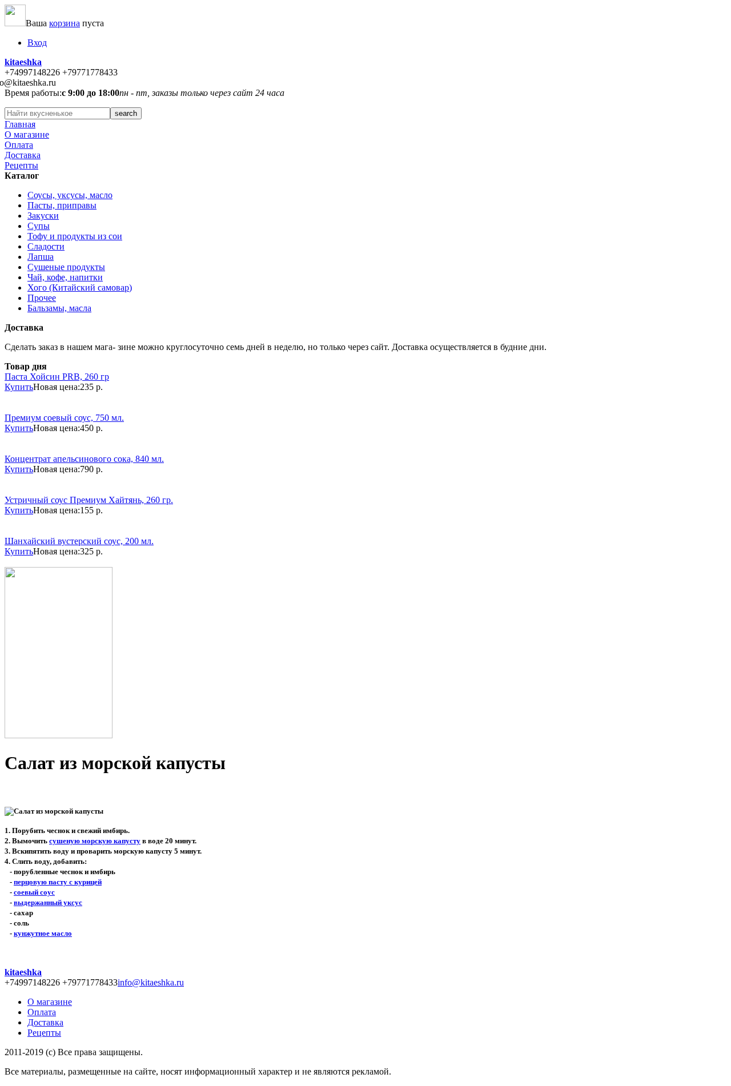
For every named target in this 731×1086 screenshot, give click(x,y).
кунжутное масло (43, 933)
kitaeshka (23, 62)
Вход (37, 42)
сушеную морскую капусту (94, 840)
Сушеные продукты (66, 267)
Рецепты (21, 165)
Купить (19, 387)
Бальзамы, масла (59, 308)
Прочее (41, 298)
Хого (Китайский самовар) (79, 287)
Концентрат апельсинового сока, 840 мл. (84, 459)
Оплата (19, 145)
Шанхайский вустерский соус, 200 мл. (79, 541)
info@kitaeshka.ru (151, 982)
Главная (20, 124)
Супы (38, 226)
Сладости (46, 246)
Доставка (23, 155)
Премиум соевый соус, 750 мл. (64, 418)
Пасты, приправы (62, 205)
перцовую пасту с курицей (58, 882)
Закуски (43, 215)
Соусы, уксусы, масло (70, 195)
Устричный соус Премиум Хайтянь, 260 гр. (89, 500)
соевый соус (34, 892)
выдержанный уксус (48, 902)
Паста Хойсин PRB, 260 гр (57, 376)
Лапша (40, 257)
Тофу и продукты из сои (74, 236)
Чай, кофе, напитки (65, 277)
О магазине (27, 134)
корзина (64, 23)
